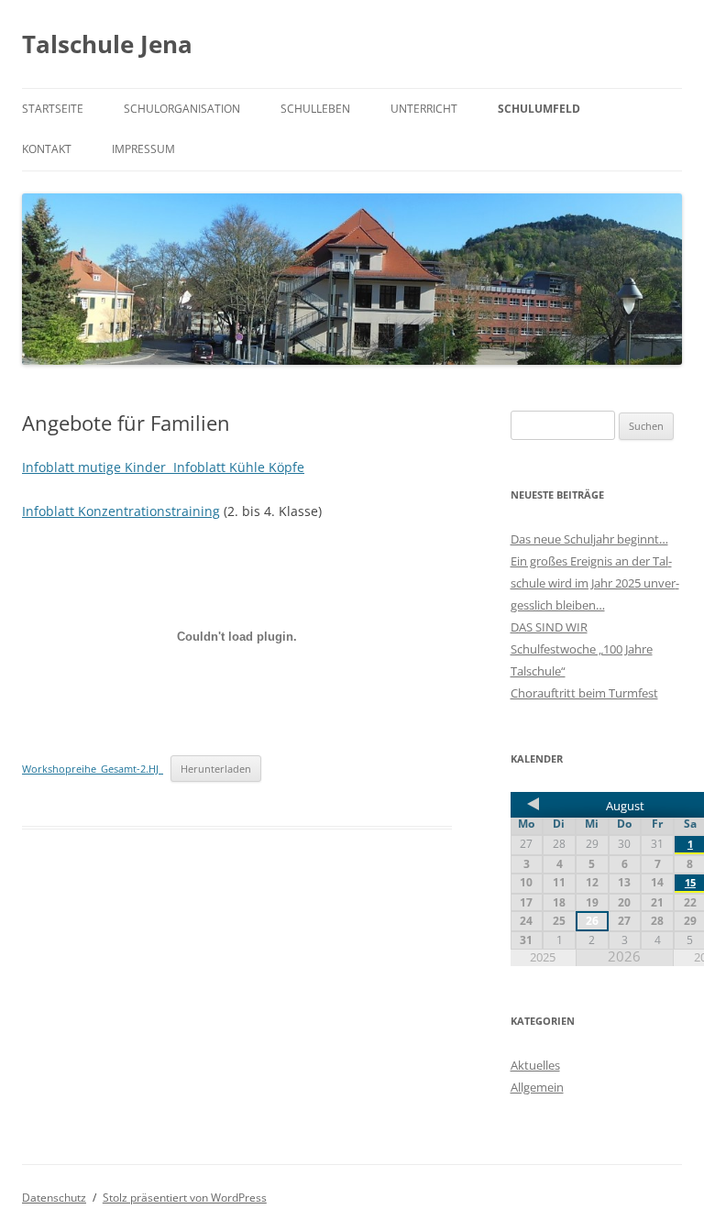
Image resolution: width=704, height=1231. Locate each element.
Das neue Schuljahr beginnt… (589, 539)
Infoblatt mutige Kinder (97, 467)
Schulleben (315, 108)
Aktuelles (535, 1065)
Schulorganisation (182, 108)
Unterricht (423, 108)
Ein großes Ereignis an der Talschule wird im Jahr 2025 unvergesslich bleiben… (595, 583)
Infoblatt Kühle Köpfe (238, 467)
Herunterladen (216, 768)
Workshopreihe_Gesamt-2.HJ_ (92, 768)
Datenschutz (54, 1197)
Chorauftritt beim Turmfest (584, 693)
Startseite (52, 108)
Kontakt (47, 149)
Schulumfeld (539, 108)
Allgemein (537, 1087)
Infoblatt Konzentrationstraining (121, 511)
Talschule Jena (107, 43)
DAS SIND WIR (549, 627)
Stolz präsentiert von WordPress (185, 1197)
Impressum (143, 149)
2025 (543, 957)
